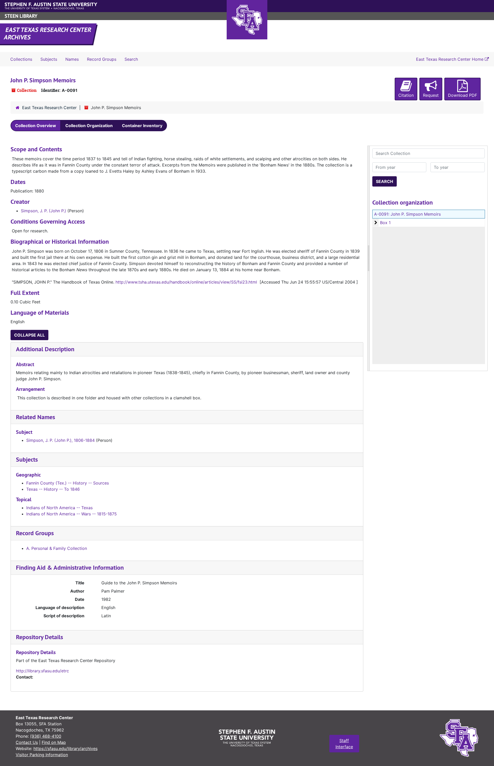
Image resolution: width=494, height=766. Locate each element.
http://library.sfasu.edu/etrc (42, 670)
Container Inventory (142, 125)
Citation (406, 95)
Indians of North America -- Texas (59, 507)
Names (72, 59)
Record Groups (101, 59)
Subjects (48, 59)
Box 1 (385, 222)
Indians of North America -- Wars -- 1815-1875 (71, 513)
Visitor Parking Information (42, 754)
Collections (21, 59)
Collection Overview (35, 125)
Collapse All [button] (29, 335)
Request (431, 95)
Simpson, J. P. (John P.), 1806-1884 (60, 440)
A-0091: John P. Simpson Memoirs (407, 214)
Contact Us (27, 742)
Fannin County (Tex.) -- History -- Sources (67, 483)
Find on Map (54, 742)
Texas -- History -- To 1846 (53, 489)
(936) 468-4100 (45, 736)
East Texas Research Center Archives (47, 33)
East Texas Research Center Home (450, 59)
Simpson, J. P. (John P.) (43, 210)
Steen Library (21, 16)
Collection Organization (89, 125)
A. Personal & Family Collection (56, 548)
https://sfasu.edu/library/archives (65, 748)
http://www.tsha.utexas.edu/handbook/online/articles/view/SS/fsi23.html (186, 282)
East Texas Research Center (49, 107)
